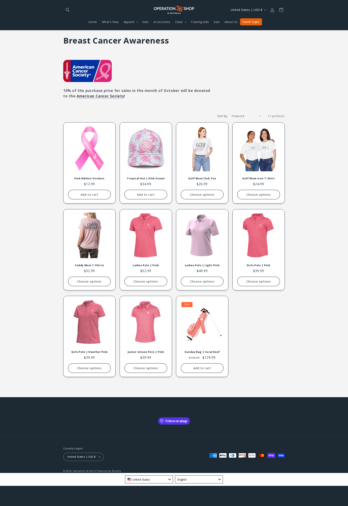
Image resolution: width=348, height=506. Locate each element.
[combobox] (149, 479)
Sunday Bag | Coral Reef (202, 352)
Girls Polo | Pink (258, 265)
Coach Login (251, 22)
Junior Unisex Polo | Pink (146, 352)
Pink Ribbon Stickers (89, 178)
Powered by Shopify (109, 470)
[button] (67, 9)
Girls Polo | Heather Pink (89, 352)
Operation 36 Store (84, 470)
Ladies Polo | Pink (146, 265)
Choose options (202, 194)
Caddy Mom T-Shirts (89, 265)
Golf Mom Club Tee (202, 178)
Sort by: (222, 116)
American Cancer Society (100, 96)
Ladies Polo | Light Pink (202, 265)
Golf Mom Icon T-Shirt (258, 178)
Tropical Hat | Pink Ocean (146, 178)
